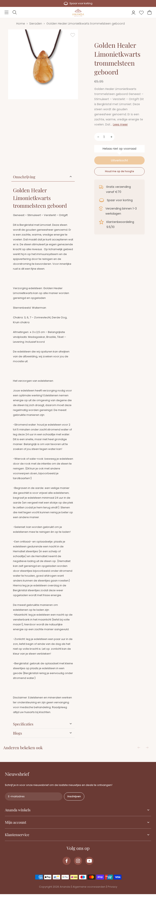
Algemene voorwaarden (89, 887)
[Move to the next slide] (147, 747)
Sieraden (35, 24)
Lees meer (120, 124)
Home (20, 24)
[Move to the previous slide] (138, 747)
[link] (67, 861)
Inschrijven (74, 796)
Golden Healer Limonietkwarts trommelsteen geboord (85, 24)
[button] (6, 12)
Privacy (112, 887)
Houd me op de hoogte (119, 171)
